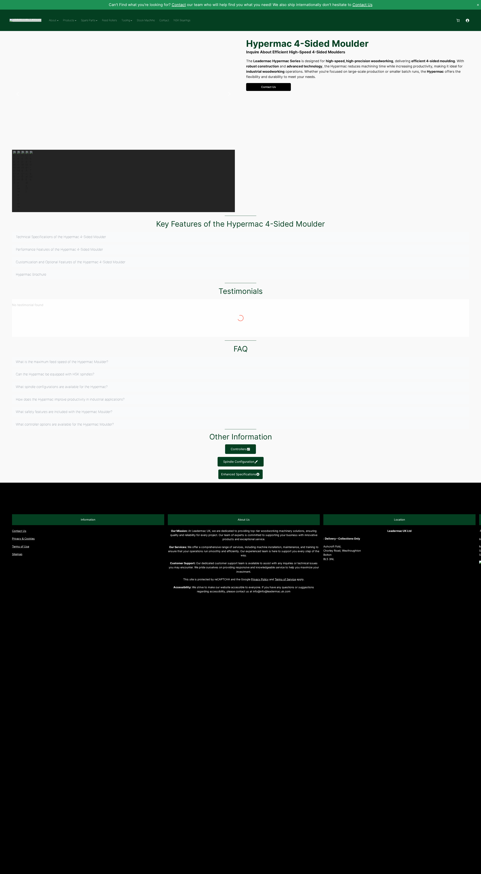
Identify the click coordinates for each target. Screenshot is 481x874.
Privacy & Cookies (23, 538)
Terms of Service (285, 579)
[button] (18, 94)
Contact (179, 4)
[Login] (467, 20)
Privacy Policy (259, 579)
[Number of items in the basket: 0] (458, 20)
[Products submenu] (75, 20)
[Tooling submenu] (131, 20)
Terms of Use (20, 546)
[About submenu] (58, 20)
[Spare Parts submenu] (97, 20)
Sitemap (17, 554)
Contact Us (362, 4)
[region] (123, 125)
